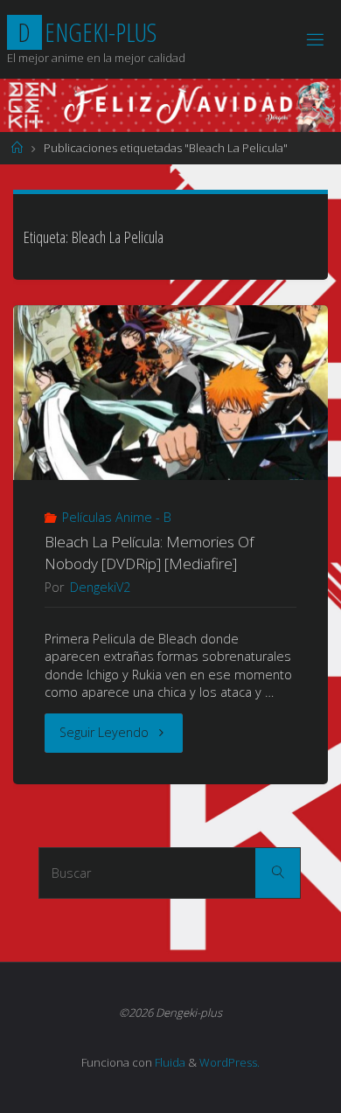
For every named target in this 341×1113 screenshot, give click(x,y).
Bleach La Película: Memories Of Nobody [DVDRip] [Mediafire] (149, 552)
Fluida (168, 1062)
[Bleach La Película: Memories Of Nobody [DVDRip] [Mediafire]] (170, 397)
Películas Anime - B (116, 517)
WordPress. (229, 1062)
